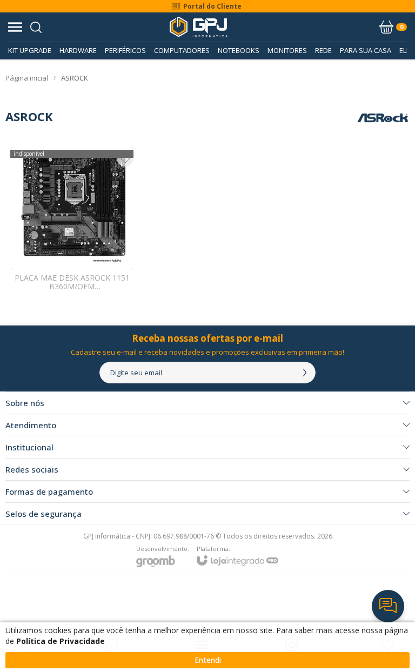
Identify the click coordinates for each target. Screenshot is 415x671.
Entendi (208, 660)
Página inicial (26, 78)
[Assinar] (305, 372)
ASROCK (74, 78)
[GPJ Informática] (198, 27)
